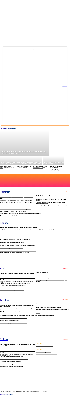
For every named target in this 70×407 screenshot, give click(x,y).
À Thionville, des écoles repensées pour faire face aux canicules (12, 242)
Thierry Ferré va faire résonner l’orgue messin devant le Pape (11, 356)
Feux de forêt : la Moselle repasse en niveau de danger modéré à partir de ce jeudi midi (52, 309)
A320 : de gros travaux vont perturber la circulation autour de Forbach (13, 318)
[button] (67, 124)
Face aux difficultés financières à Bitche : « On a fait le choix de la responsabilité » (15, 209)
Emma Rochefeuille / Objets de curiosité (43, 352)
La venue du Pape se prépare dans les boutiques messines (11, 248)
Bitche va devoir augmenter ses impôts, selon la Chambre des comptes (13, 215)
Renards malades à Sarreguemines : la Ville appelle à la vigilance (48, 307)
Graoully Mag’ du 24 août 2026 (42, 275)
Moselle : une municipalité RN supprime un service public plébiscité (18, 227)
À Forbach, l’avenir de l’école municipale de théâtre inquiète (11, 366)
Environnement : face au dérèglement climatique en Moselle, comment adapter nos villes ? (17, 245)
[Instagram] (62, 48)
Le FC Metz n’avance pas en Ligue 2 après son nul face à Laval (12, 290)
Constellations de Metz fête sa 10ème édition (44, 346)
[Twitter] (63, 48)
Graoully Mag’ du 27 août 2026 (42, 272)
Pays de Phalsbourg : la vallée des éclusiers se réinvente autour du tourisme (14, 252)
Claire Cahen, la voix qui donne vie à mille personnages (10, 361)
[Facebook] (60, 48)
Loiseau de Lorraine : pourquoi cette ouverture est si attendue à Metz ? (13, 323)
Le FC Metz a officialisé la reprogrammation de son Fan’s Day (48, 277)
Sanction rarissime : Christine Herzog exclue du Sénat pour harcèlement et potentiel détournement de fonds (20, 213)
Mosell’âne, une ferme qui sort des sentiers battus (9, 320)
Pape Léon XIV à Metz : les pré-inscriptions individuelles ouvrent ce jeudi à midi (15, 239)
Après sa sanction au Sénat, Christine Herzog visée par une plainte (12, 211)
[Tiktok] (65, 48)
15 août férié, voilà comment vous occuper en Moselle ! (46, 354)
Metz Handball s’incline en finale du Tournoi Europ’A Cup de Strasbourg (14, 287)
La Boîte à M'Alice (39, 343)
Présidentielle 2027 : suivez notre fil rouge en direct (46, 195)
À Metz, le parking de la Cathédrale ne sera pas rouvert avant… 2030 (49, 304)
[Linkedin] (67, 48)
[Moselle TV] (12, 87)
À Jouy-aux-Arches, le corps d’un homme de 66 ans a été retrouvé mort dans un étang (16, 250)
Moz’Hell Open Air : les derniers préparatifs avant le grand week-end (13, 364)
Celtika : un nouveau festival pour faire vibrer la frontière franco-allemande (14, 359)
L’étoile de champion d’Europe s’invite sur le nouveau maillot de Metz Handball (15, 283)
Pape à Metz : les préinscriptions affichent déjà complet (10, 237)
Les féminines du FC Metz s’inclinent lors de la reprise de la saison (12, 285)
